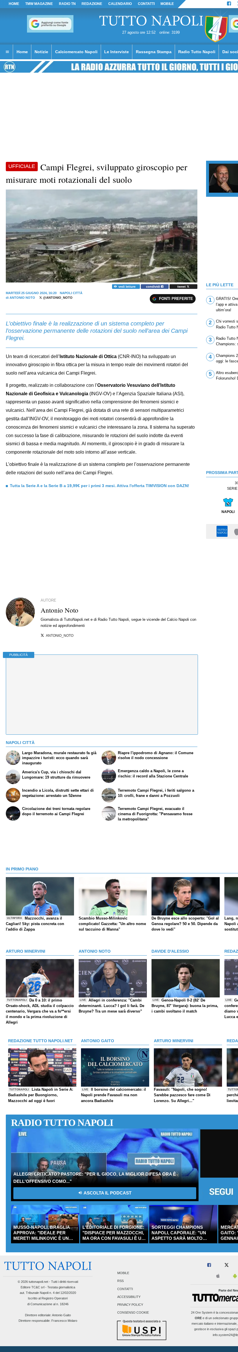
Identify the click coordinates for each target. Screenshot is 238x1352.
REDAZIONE (92, 4)
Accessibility (128, 1297)
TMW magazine (39, 4)
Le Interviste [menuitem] (116, 51)
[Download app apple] (218, 1276)
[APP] (223, 531)
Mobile (123, 1273)
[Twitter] (226, 1265)
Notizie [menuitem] (41, 51)
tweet (182, 286)
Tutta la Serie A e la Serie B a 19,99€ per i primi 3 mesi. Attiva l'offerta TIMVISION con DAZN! (99, 485)
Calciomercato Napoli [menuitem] (76, 51)
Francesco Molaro (64, 1320)
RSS (120, 1281)
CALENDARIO (120, 4)
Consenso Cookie (133, 1313)
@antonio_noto (57, 297)
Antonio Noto (22, 297)
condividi (153, 286)
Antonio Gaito (61, 1315)
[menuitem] (7, 52)
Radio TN (67, 4)
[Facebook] (229, 4)
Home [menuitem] (22, 51)
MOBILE (167, 4)
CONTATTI (146, 4)
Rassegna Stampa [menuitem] (154, 51)
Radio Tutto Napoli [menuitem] (196, 51)
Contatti (125, 1289)
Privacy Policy (130, 1305)
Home (14, 4)
